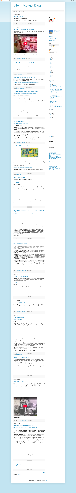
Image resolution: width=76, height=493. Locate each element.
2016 (50, 70)
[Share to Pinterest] (31, 23)
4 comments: (24, 311)
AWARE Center (16, 182)
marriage (21, 88)
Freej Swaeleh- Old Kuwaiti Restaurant (55, 158)
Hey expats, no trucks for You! (54, 38)
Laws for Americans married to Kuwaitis (24, 77)
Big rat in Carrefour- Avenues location (24, 29)
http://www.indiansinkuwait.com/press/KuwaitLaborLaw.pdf (23, 167)
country (17, 354)
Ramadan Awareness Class (21, 276)
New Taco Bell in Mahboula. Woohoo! (24, 63)
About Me (18, 11)
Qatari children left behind (53, 166)
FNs (19, 354)
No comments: (24, 23)
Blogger (46, 480)
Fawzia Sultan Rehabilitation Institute (55, 157)
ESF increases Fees (52, 40)
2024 (50, 59)
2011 (50, 76)
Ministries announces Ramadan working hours (26, 91)
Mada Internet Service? (20, 302)
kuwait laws (17, 88)
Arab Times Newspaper (53, 151)
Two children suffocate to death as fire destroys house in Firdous (24, 213)
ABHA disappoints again (20, 243)
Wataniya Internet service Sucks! (22, 357)
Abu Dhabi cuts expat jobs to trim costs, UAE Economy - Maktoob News (25, 427)
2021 (50, 63)
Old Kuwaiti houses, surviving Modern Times (57, 31)
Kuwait (17, 24)
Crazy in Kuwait (57, 18)
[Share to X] (29, 23)
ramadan (19, 24)
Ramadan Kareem (18, 16)
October (51, 80)
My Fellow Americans (52, 165)
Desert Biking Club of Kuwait (53, 156)
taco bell (22, 74)
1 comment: (23, 58)
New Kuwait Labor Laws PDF (21, 146)
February (51, 114)
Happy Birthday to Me (19, 465)
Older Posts (43, 472)
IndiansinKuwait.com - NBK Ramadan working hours (22, 123)
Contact (22, 11)
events (54, 132)
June (51, 109)
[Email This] (27, 23)
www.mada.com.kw (17, 308)
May (51, 110)
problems (21, 354)
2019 (50, 66)
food (16, 74)
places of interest (57, 133)
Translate (56, 46)
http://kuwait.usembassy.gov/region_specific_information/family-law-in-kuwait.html (27, 82)
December (52, 77)
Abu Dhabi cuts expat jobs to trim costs (24, 425)
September (52, 81)
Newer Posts (16, 472)
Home (14, 11)
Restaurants (19, 74)
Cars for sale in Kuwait (52, 153)
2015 (50, 71)
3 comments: (24, 469)
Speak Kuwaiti (51, 169)
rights (23, 88)
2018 (50, 67)
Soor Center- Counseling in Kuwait (54, 168)
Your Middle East (52, 173)
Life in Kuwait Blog (27, 5)
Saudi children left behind (53, 167)
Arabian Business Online (53, 152)
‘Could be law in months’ (20, 317)
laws (18, 174)
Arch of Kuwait (51, 142)
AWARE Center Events (20, 177)
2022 (50, 62)
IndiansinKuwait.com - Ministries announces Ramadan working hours (25, 93)
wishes (22, 24)
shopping (50, 135)
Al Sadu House (51, 148)
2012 (50, 75)
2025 (50, 58)
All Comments (52, 52)
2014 (50, 72)
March (51, 113)
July (51, 84)
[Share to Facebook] (30, 23)
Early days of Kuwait (19, 381)
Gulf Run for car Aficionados (53, 159)
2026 (50, 57)
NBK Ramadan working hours (21, 121)
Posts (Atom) (19, 474)
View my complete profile (52, 26)
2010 (50, 117)
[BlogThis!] (28, 23)
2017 (50, 68)
